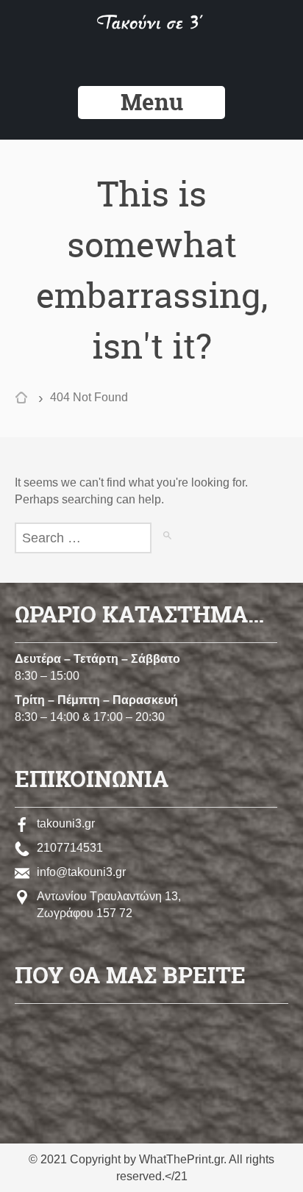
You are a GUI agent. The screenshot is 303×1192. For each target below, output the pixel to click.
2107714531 (70, 847)
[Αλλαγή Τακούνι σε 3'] (152, 25)
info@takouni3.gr (81, 872)
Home (25, 399)
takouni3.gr (66, 823)
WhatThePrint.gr (181, 1159)
